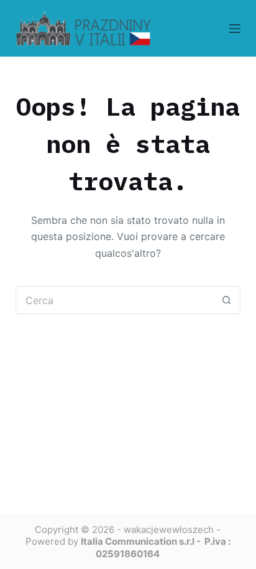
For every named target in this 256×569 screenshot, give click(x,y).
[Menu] (234, 28)
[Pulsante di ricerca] (226, 300)
